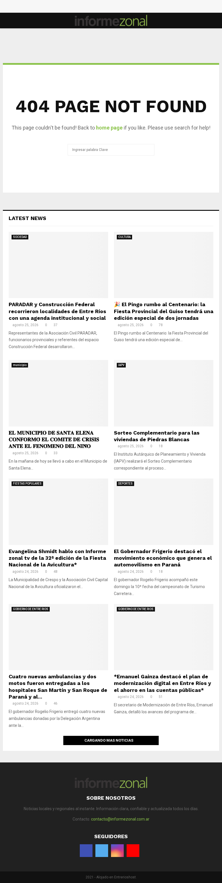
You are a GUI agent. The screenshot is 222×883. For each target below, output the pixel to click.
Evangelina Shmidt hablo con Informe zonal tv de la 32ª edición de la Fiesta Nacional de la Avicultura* (57, 558)
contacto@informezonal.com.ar (120, 819)
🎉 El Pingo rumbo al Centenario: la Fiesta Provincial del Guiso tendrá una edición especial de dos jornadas (163, 311)
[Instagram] (114, 7)
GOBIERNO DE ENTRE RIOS (30, 609)
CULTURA (124, 237)
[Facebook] (101, 7)
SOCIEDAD (20, 237)
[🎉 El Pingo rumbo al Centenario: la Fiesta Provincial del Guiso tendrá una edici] (163, 265)
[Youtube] (120, 7)
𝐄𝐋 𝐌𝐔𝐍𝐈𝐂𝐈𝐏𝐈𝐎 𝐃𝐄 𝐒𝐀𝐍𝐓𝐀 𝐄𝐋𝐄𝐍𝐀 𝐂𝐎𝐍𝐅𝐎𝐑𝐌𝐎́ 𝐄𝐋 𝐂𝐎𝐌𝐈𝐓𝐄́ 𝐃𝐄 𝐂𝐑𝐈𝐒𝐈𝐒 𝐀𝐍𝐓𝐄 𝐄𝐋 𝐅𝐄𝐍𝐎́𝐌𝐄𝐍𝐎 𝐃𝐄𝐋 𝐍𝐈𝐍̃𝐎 (54, 439)
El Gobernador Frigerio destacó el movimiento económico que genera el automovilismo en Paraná (163, 558)
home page (109, 128)
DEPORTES (125, 483)
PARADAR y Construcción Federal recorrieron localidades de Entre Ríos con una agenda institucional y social (57, 311)
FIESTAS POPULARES (27, 483)
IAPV (121, 365)
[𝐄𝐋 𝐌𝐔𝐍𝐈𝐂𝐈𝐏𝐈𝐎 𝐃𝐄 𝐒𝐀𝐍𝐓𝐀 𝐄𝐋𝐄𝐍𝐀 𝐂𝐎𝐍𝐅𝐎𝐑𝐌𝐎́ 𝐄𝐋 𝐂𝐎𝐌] (58, 393)
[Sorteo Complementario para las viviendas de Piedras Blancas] (163, 393)
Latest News (27, 218)
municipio (20, 365)
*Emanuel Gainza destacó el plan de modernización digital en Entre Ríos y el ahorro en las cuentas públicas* (162, 683)
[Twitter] (108, 7)
